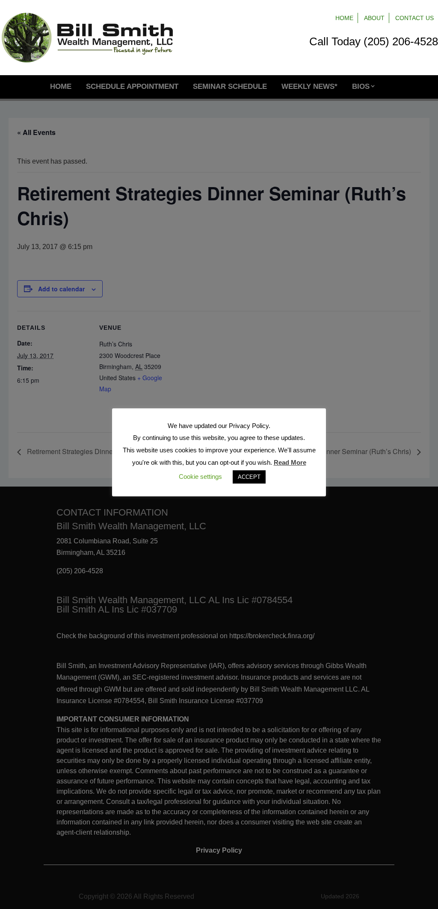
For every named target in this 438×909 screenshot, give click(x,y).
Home (344, 18)
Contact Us (414, 18)
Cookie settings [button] (200, 476)
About (374, 18)
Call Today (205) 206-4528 (373, 41)
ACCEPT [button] (249, 477)
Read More (290, 462)
